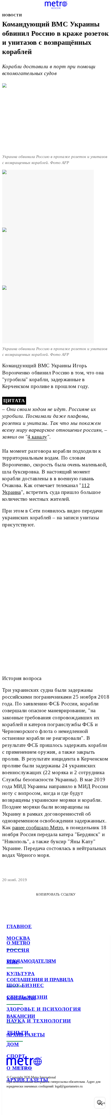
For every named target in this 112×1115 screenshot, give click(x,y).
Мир (13, 962)
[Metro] (56, 4)
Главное (19, 926)
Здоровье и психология (44, 1009)
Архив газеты (27, 1080)
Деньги (18, 1032)
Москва (18, 938)
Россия (18, 950)
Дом (13, 1044)
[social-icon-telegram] (26, 1102)
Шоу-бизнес (25, 985)
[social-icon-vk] (12, 1102)
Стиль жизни (27, 997)
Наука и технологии (39, 1021)
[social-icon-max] (54, 1102)
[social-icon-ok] (40, 1102)
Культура (21, 973)
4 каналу (37, 437)
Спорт (16, 1056)
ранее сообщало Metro (37, 827)
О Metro (19, 1068)
